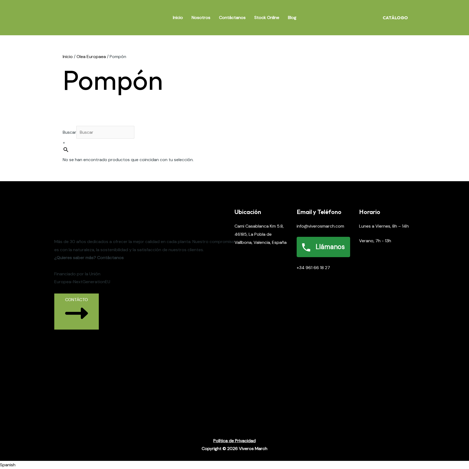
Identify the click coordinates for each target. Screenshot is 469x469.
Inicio (178, 17)
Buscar (69, 132)
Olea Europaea (91, 56)
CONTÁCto (76, 299)
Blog (292, 17)
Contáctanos (232, 17)
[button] (234, 465)
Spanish (7, 465)
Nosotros (201, 17)
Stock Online (266, 17)
